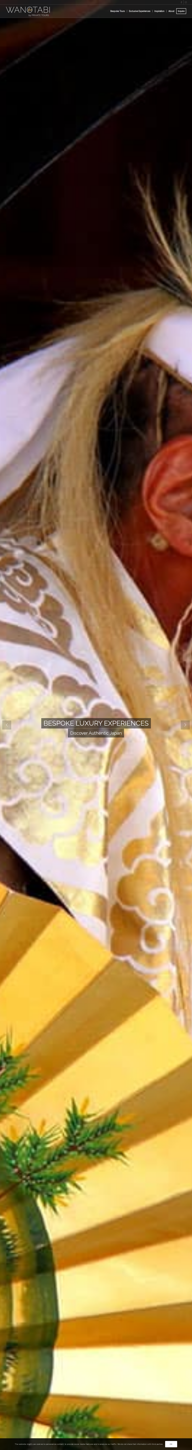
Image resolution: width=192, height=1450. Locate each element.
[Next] (185, 725)
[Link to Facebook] (181, 2)
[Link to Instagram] (186, 2)
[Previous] (6, 725)
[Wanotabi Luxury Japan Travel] (28, 11)
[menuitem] (117, 11)
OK (171, 1444)
